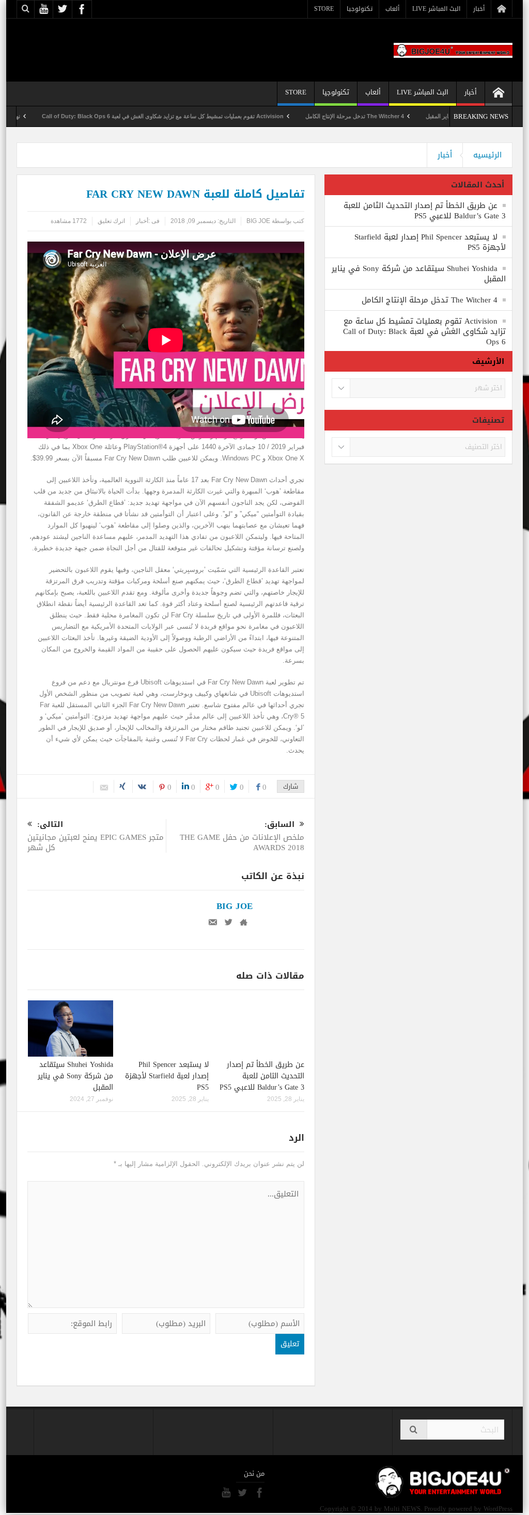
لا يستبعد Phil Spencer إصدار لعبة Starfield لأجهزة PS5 (167, 1076)
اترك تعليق (111, 221)
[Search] (413, 1430)
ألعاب (392, 8)
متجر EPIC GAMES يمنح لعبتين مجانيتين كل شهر (95, 837)
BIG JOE (258, 221)
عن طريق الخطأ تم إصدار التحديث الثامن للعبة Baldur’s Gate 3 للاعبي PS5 (262, 1076)
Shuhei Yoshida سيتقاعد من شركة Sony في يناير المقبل (75, 1076)
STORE (324, 8)
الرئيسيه (487, 155)
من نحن (254, 1474)
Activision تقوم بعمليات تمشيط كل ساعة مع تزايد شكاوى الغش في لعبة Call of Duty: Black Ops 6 (197, 116)
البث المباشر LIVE (436, 8)
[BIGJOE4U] (453, 50)
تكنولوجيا (359, 8)
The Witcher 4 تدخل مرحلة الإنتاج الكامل (389, 116)
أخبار (479, 8)
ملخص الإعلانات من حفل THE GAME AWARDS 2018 (242, 837)
